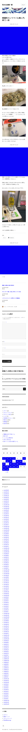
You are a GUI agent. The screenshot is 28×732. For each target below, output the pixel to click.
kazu (5, 306)
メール (4, 347)
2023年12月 (6, 548)
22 (24, 464)
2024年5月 (6, 539)
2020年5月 (6, 626)
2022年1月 (6, 590)
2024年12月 (6, 526)
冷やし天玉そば (7, 439)
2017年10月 (6, 682)
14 (20, 461)
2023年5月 (6, 561)
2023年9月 (6, 553)
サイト (3, 354)
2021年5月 (6, 604)
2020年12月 (6, 613)
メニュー (23, 4)
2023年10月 (6, 551)
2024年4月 (6, 541)
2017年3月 (5, 695)
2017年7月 (5, 687)
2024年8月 (6, 533)
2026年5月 (6, 495)
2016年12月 (6, 700)
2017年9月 (6, 684)
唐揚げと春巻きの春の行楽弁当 (8, 285)
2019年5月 (6, 648)
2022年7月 (6, 579)
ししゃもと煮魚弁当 (8, 437)
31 (7, 469)
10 (7, 461)
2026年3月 (6, 499)
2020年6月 (6, 624)
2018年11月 (6, 658)
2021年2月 (6, 609)
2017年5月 (6, 691)
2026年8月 (6, 490)
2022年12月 (6, 570)
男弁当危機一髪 (7, 5)
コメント (4, 322)
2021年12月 (6, 591)
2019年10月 (6, 638)
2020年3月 (6, 629)
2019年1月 (5, 655)
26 (14, 466)
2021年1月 (5, 611)
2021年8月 (6, 599)
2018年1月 (5, 677)
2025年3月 (6, 521)
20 (17, 464)
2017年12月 (6, 678)
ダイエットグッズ (7, 412)
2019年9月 (6, 640)
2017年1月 (5, 698)
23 (3, 466)
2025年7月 (6, 513)
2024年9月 (6, 532)
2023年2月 (6, 566)
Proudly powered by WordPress (15, 729)
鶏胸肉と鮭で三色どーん (9, 434)
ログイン (5, 714)
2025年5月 (6, 517)
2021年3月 (6, 608)
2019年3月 (6, 651)
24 (7, 466)
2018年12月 (6, 657)
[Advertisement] (14, 41)
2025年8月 (6, 512)
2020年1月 (6, 633)
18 (10, 464)
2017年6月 (6, 689)
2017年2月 (6, 696)
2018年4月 (6, 671)
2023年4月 (6, 562)
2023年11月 (6, 550)
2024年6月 (6, 537)
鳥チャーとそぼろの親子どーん (10, 441)
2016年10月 (6, 704)
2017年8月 (6, 686)
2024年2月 (6, 544)
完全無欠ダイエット (8, 418)
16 (3, 464)
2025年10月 (6, 508)
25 (10, 466)
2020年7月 (6, 622)
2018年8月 (6, 664)
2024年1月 (6, 546)
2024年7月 (6, 535)
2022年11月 (6, 571)
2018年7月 (6, 666)
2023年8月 (6, 555)
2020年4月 (6, 628)
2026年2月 (6, 501)
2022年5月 (6, 582)
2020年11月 (6, 615)
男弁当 (5, 420)
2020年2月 (6, 631)
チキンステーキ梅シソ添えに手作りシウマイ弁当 (11, 291)
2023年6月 (6, 559)
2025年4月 (6, 519)
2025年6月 (6, 515)
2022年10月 (6, 573)
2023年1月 (6, 568)
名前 (3, 341)
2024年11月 (6, 528)
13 (17, 461)
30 (3, 469)
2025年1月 (6, 524)
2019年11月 (6, 637)
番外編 (5, 421)
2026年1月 (6, 503)
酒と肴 (15, 306)
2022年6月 (6, 580)
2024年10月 (6, 530)
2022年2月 (6, 588)
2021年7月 (6, 600)
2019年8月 (6, 642)
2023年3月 (6, 564)
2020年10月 (6, 617)
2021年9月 (6, 597)
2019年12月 (6, 635)
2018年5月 (6, 669)
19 (14, 464)
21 (20, 464)
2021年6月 (6, 602)
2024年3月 (6, 542)
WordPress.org (7, 720)
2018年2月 (6, 675)
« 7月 (7, 472)
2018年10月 (6, 660)
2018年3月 (6, 673)
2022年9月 (6, 575)
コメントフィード (7, 718)
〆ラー (5, 410)
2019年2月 (6, 653)
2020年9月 (6, 619)
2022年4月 (6, 584)
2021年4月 (6, 606)
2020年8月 (6, 620)
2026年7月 (6, 492)
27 (17, 466)
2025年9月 (6, 510)
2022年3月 (6, 586)
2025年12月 (6, 504)
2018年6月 (6, 667)
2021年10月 (6, 595)
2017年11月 (6, 680)
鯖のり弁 (5, 436)
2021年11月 (6, 593)
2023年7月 (6, 557)
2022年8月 (6, 577)
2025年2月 (6, 522)
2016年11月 (6, 702)
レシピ (5, 416)
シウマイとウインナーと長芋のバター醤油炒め (11, 298)
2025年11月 (6, 506)
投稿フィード (6, 716)
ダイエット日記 (7, 414)
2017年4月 (6, 693)
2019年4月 (6, 649)
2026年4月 (6, 497)
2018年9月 (6, 662)
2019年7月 (6, 644)
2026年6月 (6, 493)
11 (10, 461)
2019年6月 (6, 646)
